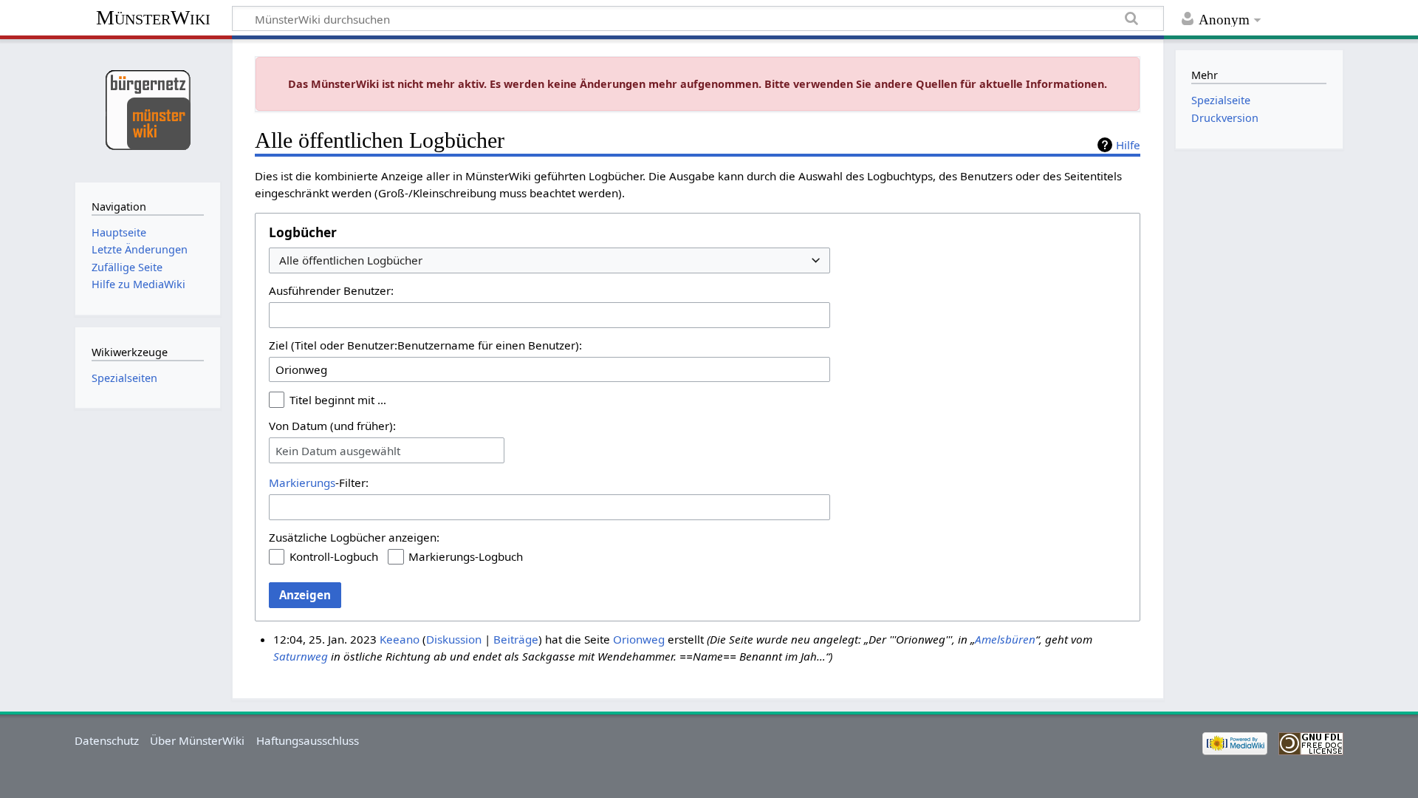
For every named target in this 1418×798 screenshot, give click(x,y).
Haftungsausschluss (307, 740)
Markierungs (302, 482)
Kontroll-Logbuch (334, 556)
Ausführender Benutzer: (331, 290)
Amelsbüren (1005, 639)
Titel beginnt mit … (338, 399)
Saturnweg (300, 656)
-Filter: (319, 482)
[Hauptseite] (147, 109)
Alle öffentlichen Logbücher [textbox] (350, 260)
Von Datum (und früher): (332, 425)
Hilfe (1128, 144)
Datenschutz (107, 740)
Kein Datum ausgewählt (337, 451)
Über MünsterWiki (197, 740)
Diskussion (454, 639)
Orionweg (639, 639)
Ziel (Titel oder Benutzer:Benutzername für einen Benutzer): (425, 345)
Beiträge (515, 639)
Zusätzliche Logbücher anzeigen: (354, 537)
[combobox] (549, 260)
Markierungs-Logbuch (465, 556)
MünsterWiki (153, 17)
